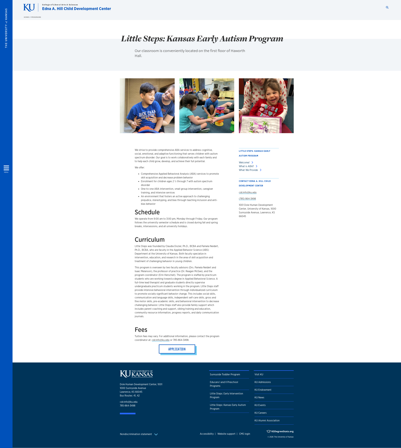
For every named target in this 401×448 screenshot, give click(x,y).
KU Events (260, 405)
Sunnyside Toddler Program (225, 374)
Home (27, 17)
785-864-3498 (127, 405)
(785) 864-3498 (247, 198)
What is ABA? (246, 166)
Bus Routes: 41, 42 (130, 395)
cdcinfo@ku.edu (160, 340)
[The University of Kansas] (136, 376)
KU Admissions (263, 382)
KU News (259, 397)
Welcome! (244, 162)
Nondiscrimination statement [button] (136, 434)
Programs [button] (36, 17)
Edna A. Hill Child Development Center (76, 8)
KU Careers (261, 412)
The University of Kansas (284, 437)
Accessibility (207, 433)
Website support (226, 433)
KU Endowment (263, 389)
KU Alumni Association (267, 420)
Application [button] (177, 349)
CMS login (244, 433)
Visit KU (259, 374)
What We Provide (248, 170)
